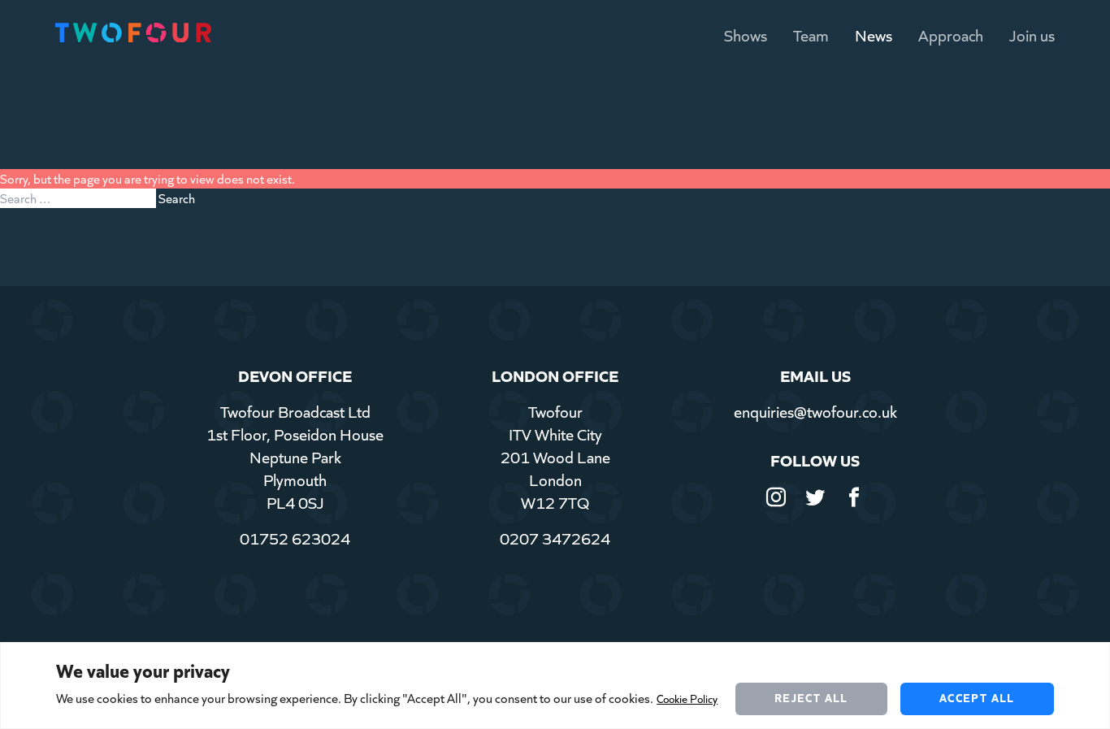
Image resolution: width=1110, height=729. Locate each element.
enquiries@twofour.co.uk (815, 411)
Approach (950, 35)
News (873, 35)
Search (176, 197)
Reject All (811, 697)
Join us (1032, 35)
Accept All (977, 697)
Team (811, 35)
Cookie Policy (687, 698)
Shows (745, 35)
